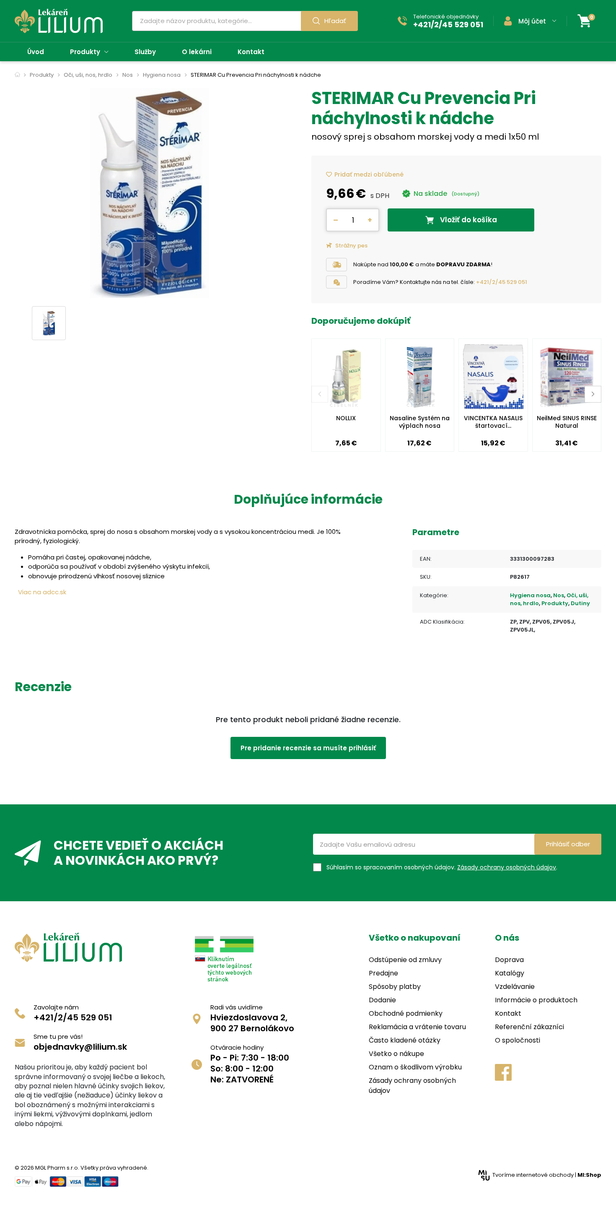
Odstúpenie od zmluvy (405, 960)
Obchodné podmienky (406, 1013)
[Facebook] (503, 1072)
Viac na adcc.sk (42, 592)
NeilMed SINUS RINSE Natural (567, 422)
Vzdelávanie (515, 986)
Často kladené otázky (404, 1040)
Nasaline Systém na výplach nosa (420, 422)
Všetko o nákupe (396, 1054)
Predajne (383, 973)
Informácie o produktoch (536, 1000)
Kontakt (508, 1013)
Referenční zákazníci (529, 1027)
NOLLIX (346, 418)
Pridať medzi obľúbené (369, 174)
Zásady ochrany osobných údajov (506, 867)
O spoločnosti (517, 1040)
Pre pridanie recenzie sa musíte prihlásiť (308, 748)
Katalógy (509, 973)
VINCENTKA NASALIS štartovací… (493, 422)
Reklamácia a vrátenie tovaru (417, 1027)
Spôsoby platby (395, 986)
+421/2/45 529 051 (501, 282)
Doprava (509, 960)
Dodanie (382, 1000)
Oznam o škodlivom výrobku (415, 1067)
